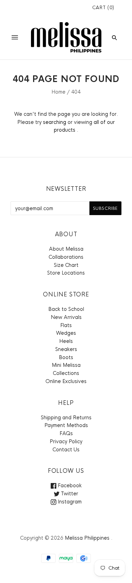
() (103, 8)
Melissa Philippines (87, 538)
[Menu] (15, 37)
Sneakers (66, 349)
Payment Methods (66, 425)
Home (58, 92)
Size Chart (66, 265)
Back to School (66, 309)
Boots (66, 357)
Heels (66, 341)
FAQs (66, 433)
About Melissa (66, 249)
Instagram (69, 502)
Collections (66, 373)
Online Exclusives (66, 381)
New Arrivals (66, 317)
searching (54, 122)
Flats (66, 325)
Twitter (68, 493)
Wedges (66, 333)
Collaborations (66, 257)
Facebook (69, 485)
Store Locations (66, 273)
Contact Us (66, 449)
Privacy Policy (66, 441)
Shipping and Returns (66, 417)
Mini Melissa (66, 365)
